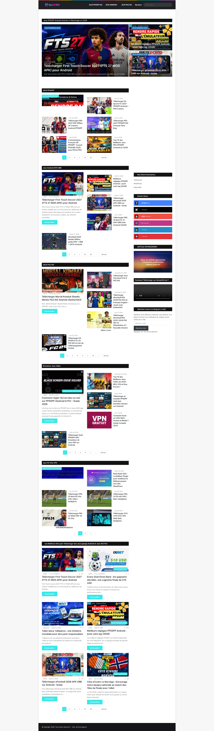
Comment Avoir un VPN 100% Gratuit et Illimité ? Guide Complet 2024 (121, 420)
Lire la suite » (50, 222)
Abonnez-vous (141, 328)
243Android (138, 180)
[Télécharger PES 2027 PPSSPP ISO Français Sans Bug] (99, 125)
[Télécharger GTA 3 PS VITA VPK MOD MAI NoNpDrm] (99, 517)
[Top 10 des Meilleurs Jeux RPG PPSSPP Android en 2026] (99, 144)
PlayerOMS (137, 187)
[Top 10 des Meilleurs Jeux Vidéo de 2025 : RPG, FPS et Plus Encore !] (99, 381)
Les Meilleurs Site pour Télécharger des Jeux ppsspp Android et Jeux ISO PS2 (75, 544)
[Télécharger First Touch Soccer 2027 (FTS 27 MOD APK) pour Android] (85, 50)
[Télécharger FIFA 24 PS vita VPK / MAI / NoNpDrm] (99, 498)
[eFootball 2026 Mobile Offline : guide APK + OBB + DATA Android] (54, 241)
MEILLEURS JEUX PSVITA (52, 468)
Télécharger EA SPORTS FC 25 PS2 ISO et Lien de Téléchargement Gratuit (75, 343)
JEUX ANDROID (111, 5)
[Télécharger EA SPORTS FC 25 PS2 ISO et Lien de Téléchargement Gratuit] (54, 342)
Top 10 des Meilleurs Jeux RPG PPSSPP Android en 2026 (120, 144)
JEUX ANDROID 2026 (52, 28)
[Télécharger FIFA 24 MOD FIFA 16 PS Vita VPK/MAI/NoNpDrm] (54, 517)
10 (85, 157)
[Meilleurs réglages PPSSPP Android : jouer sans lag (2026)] (150, 37)
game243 (46, 628)
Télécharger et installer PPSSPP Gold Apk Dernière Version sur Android (120, 401)
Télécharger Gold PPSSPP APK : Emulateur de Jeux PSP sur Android (75, 440)
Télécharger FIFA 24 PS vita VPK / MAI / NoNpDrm (120, 496)
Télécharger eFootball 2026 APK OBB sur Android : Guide (120, 202)
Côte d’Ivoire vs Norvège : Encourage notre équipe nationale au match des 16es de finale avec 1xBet (107, 684)
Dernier (104, 157)
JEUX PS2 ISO (126, 5)
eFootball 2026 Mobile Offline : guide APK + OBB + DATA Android (75, 240)
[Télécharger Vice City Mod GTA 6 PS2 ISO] (99, 280)
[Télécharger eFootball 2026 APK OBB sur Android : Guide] (150, 64)
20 (91, 157)
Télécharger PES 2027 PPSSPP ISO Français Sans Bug (120, 124)
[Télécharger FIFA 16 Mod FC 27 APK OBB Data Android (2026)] (99, 222)
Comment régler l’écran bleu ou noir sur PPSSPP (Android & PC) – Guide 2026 (61, 401)
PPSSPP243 (138, 184)
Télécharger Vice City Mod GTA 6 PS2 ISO (120, 278)
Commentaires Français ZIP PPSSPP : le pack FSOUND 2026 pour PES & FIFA (75, 145)
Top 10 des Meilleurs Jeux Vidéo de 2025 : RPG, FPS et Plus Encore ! (120, 382)
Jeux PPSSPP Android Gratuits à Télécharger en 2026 (65, 20)
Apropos (138, 5)
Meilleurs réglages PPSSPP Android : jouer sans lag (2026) (120, 182)
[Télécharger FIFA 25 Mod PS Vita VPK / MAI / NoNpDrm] (54, 498)
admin (45, 105)
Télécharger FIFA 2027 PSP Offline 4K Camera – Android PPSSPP (75, 124)
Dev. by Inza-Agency (79, 727)
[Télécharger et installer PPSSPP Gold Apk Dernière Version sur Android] (99, 400)
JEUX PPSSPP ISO (95, 5)
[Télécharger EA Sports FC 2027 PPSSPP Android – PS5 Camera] (99, 105)
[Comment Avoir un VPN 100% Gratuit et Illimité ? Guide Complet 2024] (99, 420)
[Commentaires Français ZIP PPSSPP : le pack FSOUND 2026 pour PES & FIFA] (54, 144)
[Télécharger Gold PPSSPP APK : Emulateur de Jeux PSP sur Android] (54, 439)
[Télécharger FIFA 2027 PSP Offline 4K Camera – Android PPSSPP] (54, 125)
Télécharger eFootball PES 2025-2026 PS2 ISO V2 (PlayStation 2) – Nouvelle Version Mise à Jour (114, 322)
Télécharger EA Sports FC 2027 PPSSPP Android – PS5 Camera (121, 105)
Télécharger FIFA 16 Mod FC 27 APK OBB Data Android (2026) (120, 221)
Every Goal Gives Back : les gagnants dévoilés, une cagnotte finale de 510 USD (107, 579)
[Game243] (52, 5)
